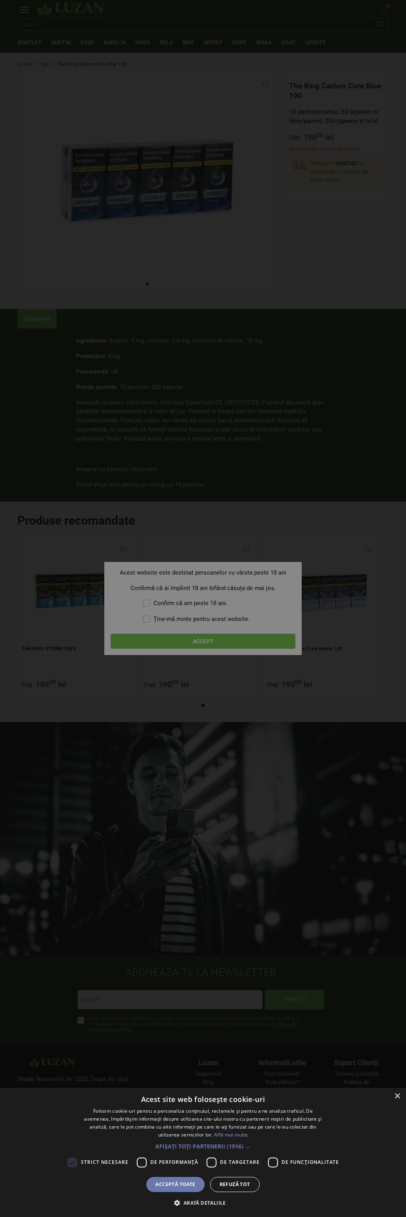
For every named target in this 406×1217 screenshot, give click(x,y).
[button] (203, 1146)
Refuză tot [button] (235, 1184)
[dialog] (203, 1152)
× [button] (397, 1096)
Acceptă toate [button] (175, 1184)
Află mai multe (231, 1134)
